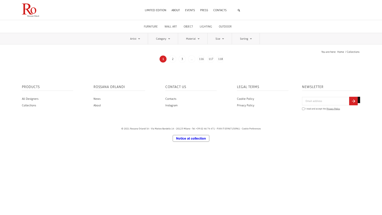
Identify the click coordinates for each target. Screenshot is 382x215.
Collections (29, 105)
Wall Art (171, 26)
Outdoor (225, 26)
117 (211, 59)
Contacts (170, 99)
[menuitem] (155, 10)
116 (201, 59)
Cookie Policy (245, 99)
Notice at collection (191, 138)
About (97, 105)
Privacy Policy (245, 105)
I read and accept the (322, 109)
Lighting (206, 26)
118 (220, 59)
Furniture (151, 26)
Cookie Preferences (251, 128)
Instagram (171, 105)
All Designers (30, 99)
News (97, 99)
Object (188, 26)
